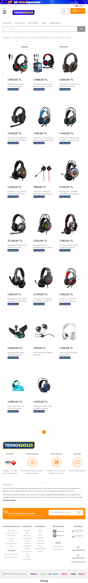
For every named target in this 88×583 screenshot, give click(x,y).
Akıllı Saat (27, 543)
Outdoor (27, 541)
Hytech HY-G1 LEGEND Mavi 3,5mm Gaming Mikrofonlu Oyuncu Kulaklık (43, 139)
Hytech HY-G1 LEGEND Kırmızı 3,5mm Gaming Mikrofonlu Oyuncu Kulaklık (69, 300)
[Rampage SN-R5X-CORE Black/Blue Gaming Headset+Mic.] (44, 385)
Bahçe (27, 554)
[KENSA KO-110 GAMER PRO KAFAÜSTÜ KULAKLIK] (69, 63)
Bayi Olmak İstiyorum (11, 533)
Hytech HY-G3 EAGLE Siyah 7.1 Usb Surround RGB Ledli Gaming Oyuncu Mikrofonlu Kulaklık (69, 139)
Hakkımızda (11, 530)
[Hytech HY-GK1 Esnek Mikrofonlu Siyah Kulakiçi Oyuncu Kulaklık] (44, 170)
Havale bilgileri (58, 549)
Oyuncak (27, 548)
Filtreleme (63, 47)
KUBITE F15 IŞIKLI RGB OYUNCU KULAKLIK (15, 85)
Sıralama (24, 47)
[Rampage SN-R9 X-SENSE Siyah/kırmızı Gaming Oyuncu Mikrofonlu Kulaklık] (69, 224)
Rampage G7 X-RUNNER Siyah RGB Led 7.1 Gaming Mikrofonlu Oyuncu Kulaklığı (69, 193)
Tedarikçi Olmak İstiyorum (11, 554)
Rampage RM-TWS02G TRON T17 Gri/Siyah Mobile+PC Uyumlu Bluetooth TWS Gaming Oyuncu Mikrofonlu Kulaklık (18, 354)
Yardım (11, 546)
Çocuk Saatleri (27, 559)
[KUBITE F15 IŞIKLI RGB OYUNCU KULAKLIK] (18, 63)
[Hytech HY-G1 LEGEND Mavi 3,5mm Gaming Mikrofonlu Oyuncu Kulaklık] (44, 116)
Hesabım (11, 541)
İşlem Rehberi (33, 23)
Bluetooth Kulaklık (40, 548)
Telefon (27, 533)
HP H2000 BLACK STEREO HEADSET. (43, 354)
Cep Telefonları (40, 543)
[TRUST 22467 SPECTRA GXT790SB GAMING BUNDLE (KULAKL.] (18, 385)
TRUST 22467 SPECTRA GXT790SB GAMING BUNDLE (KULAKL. (16, 407)
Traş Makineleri (40, 541)
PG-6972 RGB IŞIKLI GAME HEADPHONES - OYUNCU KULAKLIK (43, 85)
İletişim (44, 23)
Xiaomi (40, 535)
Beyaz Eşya (27, 535)
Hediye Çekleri (54, 23)
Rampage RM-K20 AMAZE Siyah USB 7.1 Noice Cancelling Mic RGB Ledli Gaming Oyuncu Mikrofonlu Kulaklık (18, 246)
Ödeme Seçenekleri (58, 546)
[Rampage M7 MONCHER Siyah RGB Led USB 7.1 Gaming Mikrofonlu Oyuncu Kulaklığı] (44, 277)
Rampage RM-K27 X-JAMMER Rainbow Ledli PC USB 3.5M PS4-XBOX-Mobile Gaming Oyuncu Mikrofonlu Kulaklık (43, 246)
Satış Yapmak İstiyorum (11, 557)
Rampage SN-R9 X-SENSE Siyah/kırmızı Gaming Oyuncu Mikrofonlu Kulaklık (69, 246)
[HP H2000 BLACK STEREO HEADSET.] (44, 331)
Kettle (40, 546)
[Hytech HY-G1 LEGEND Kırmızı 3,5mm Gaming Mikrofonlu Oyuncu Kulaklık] (69, 277)
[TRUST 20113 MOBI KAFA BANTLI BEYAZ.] (69, 331)
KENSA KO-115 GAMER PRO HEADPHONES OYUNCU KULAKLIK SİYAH (17, 139)
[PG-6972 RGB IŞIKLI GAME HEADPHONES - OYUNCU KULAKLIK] (44, 63)
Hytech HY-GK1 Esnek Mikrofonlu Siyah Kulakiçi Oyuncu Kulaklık (42, 193)
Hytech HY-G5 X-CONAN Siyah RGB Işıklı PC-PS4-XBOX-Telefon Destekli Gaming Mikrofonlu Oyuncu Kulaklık (18, 193)
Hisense (40, 530)
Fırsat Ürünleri (19, 23)
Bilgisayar (27, 530)
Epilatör (40, 551)
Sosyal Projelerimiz (11, 543)
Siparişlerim (7, 23)
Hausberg (40, 538)
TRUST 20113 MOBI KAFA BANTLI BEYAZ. (68, 354)
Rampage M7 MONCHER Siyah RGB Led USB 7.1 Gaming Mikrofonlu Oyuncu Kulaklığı (43, 300)
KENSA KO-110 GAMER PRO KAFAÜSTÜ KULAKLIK (69, 85)
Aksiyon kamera (27, 538)
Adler (40, 533)
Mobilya (27, 556)
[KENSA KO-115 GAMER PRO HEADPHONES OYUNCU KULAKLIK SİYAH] (18, 116)
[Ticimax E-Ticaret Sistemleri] (44, 581)
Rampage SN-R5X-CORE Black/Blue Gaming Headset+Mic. (42, 407)
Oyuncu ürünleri (27, 551)
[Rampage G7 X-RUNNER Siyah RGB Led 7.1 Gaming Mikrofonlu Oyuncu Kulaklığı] (69, 170)
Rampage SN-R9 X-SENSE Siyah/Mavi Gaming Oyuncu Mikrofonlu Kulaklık (18, 300)
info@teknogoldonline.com (78, 561)
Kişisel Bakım (27, 546)
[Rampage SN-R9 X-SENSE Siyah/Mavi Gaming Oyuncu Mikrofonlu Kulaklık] (18, 277)
